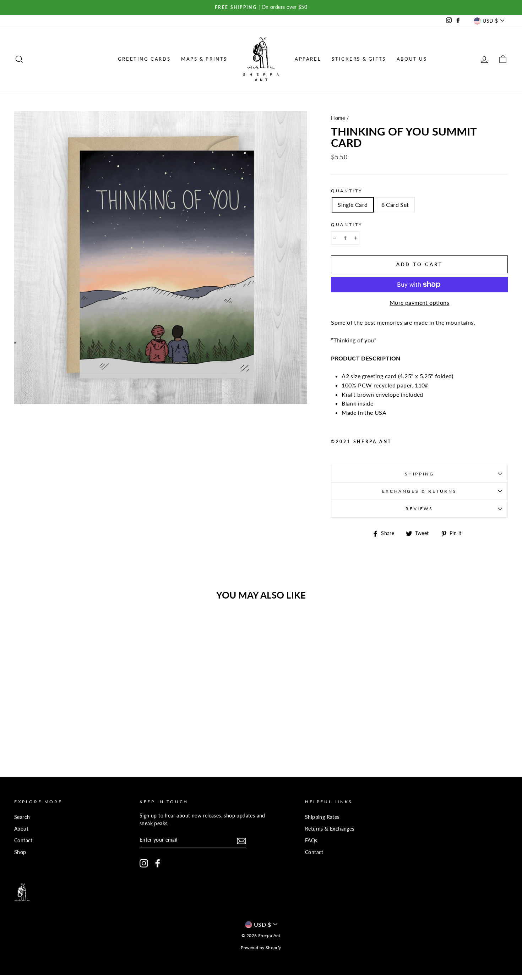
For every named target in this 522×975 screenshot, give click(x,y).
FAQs (311, 840)
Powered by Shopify (261, 947)
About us (412, 59)
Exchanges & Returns (419, 491)
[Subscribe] (241, 840)
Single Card (353, 204)
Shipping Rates (322, 817)
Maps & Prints (204, 59)
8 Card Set (395, 204)
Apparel (308, 59)
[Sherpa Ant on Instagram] (144, 863)
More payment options (419, 302)
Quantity (347, 190)
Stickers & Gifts (359, 59)
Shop (20, 852)
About (21, 829)
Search (22, 817)
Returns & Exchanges (329, 829)
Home (338, 118)
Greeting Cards (144, 59)
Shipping (419, 474)
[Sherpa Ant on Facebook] (157, 863)
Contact (23, 840)
